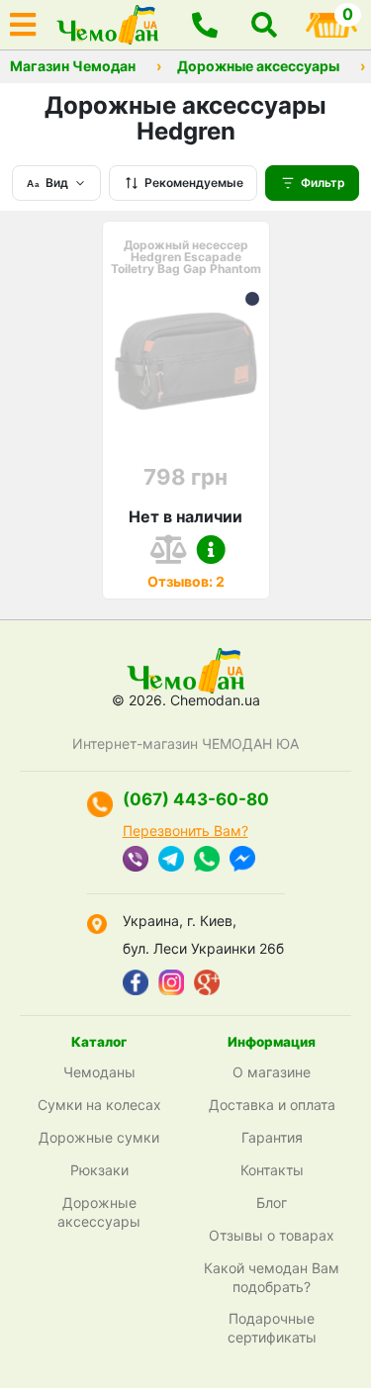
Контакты (272, 1169)
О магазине (271, 1072)
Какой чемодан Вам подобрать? (271, 1277)
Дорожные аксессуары (258, 66)
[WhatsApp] (207, 861)
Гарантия (272, 1137)
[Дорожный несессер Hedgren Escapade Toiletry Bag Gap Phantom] (186, 361)
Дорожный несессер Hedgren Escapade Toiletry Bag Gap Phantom (186, 257)
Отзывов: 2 (186, 581)
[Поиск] (264, 25)
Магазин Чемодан (73, 66)
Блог (271, 1202)
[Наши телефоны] (205, 25)
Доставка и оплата (272, 1104)
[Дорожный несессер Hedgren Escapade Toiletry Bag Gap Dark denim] (252, 299)
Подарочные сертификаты (272, 1327)
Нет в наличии (185, 516)
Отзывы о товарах (271, 1235)
